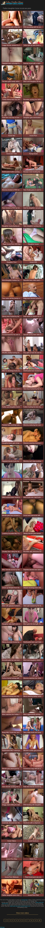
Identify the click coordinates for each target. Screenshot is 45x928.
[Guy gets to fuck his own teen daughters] (33, 344)
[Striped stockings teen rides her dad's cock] (33, 579)
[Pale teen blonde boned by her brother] (33, 778)
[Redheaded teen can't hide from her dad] (33, 633)
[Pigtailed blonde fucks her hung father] (12, 452)
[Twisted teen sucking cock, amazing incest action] (12, 416)
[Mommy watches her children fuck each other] (33, 669)
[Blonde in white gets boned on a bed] (33, 741)
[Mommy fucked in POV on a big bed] (12, 181)
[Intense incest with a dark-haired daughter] (33, 54)
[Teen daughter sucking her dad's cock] (33, 217)
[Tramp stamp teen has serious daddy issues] (12, 90)
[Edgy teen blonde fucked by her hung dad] (33, 289)
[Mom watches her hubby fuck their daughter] (12, 705)
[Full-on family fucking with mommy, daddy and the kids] (12, 669)
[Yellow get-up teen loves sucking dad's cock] (33, 36)
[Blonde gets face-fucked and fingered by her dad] (12, 506)
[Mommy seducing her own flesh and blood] (33, 416)
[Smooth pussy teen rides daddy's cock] (33, 325)
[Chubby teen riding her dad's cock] (12, 543)
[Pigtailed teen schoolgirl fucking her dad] (12, 54)
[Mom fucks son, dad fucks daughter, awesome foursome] (33, 488)
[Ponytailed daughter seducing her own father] (33, 470)
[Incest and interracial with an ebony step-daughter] (33, 506)
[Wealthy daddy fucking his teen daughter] (12, 344)
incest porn (24, 900)
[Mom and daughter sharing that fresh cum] (33, 651)
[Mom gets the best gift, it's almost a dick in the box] (33, 615)
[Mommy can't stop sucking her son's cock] (33, 452)
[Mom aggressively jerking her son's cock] (33, 705)
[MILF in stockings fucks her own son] (12, 362)
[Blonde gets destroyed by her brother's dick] (12, 760)
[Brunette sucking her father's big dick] (33, 90)
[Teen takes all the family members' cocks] (12, 289)
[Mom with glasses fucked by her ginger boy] (12, 597)
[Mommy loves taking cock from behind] (12, 380)
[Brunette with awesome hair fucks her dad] (33, 543)
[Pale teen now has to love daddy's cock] (12, 109)
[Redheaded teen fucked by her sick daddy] (33, 362)
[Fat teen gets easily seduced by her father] (12, 72)
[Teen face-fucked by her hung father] (33, 380)
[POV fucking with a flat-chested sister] (12, 18)
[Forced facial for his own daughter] (12, 325)
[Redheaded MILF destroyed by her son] (12, 741)
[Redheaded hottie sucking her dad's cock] (12, 163)
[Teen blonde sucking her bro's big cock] (12, 778)
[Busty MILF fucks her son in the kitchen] (12, 723)
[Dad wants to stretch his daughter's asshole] (33, 307)
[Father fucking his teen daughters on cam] (33, 398)
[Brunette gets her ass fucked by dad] (12, 651)
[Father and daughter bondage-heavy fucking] (12, 398)
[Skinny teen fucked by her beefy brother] (12, 307)
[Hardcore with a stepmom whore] (33, 814)
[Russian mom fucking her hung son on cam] (33, 163)
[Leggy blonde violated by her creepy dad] (12, 36)
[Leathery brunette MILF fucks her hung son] (12, 524)
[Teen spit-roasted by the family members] (33, 597)
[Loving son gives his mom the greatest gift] (12, 470)
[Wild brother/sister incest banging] (12, 488)
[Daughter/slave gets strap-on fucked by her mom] (12, 434)
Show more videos (22, 913)
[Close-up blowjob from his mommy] (12, 579)
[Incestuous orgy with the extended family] (33, 760)
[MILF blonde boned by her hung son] (12, 561)
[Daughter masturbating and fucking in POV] (12, 217)
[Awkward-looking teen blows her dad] (12, 687)
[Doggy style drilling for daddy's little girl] (12, 796)
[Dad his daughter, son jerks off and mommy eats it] (33, 199)
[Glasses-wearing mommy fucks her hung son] (33, 434)
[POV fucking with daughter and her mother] (33, 796)
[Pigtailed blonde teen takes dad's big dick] (33, 561)
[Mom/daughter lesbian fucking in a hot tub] (12, 271)
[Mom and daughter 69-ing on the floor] (33, 72)
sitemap (2, 927)
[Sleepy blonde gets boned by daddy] (33, 524)
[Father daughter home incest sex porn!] (12, 3)
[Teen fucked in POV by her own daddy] (12, 199)
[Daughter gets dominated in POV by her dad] (33, 109)
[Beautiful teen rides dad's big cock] (33, 271)
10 (39, 920)
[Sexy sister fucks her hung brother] (33, 723)
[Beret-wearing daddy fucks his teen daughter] (33, 687)
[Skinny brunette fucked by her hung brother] (12, 633)
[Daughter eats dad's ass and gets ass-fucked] (12, 615)
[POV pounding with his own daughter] (33, 18)
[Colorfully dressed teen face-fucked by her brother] (12, 814)
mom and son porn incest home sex (20, 906)
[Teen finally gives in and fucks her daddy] (33, 181)
